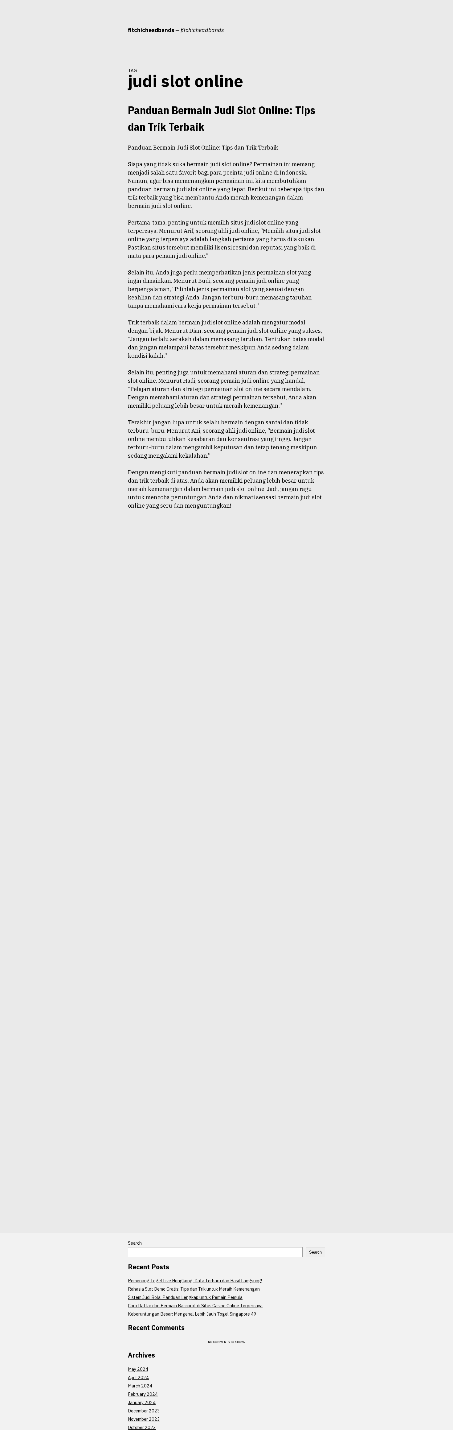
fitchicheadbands (151, 30)
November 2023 (144, 1419)
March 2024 (140, 1386)
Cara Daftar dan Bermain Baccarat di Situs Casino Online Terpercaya (195, 1305)
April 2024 (138, 1377)
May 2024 (138, 1369)
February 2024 (143, 1394)
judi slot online (104, 147)
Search (135, 1243)
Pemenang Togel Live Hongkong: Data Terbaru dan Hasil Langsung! (195, 1281)
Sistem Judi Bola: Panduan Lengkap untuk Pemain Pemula (185, 1297)
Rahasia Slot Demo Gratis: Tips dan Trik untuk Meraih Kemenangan (194, 1289)
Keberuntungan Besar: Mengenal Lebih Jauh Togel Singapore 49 (192, 1314)
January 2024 (142, 1402)
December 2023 (144, 1411)
